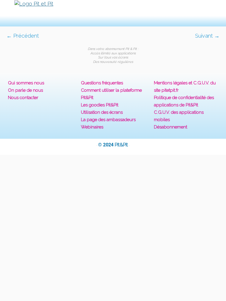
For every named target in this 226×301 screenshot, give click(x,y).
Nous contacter (23, 97)
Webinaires (92, 127)
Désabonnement (170, 127)
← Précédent (22, 36)
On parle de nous (25, 90)
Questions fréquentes (102, 83)
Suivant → (207, 36)
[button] (113, 13)
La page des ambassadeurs (108, 119)
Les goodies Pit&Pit (99, 105)
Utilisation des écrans (102, 112)
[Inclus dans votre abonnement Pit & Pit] (113, 43)
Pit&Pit (121, 145)
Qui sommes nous (26, 83)
